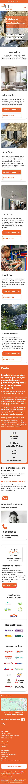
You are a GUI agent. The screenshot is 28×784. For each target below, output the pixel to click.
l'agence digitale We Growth (15, 782)
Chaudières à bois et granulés (10, 736)
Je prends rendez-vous (11, 110)
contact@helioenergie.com (11, 504)
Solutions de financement (8, 754)
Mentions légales (18, 780)
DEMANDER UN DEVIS (14, 766)
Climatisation (20, 35)
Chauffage (10, 35)
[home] (6, 7)
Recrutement (5, 752)
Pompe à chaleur (6, 733)
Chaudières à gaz (6, 738)
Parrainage (4, 757)
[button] (25, 7)
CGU (12, 780)
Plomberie (10, 37)
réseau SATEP (20, 772)
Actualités (4, 759)
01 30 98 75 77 (9, 532)
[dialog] (2, 782)
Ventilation (18, 37)
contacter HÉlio (9, 585)
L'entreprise (5, 750)
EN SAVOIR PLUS (8, 115)
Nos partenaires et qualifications (10, 761)
